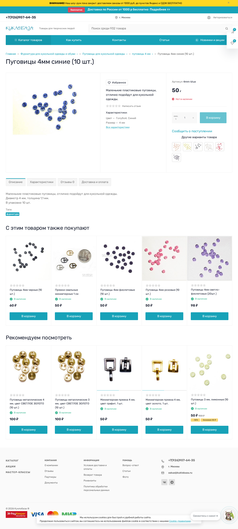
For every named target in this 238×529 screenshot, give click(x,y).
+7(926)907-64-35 (21, 17)
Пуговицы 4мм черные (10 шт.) (26, 291)
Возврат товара (93, 474)
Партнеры (50, 476)
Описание (16, 182)
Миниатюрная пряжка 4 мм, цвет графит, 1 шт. (117, 401)
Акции (11, 466)
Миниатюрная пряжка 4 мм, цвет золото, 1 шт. (163, 401)
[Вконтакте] (164, 482)
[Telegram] (172, 482)
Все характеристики (117, 127)
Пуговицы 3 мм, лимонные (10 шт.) (209, 401)
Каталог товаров (30, 40)
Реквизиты (90, 480)
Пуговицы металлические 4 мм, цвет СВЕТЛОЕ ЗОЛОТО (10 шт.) (27, 403)
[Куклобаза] (20, 28)
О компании (51, 465)
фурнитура (12, 214)
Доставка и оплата (95, 182)
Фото (125, 476)
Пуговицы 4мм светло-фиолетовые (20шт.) (205, 291)
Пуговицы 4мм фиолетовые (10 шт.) (117, 291)
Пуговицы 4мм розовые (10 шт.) (162, 291)
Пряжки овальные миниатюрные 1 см (66, 291)
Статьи (126, 471)
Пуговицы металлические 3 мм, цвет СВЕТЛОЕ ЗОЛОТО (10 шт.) (72, 403)
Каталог (12, 460)
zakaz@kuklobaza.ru (180, 472)
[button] (232, 31)
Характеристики (41, 182)
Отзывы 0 (67, 182)
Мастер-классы (18, 472)
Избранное (119, 82)
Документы (51, 482)
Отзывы (49, 471)
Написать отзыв (131, 106)
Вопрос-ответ (130, 465)
